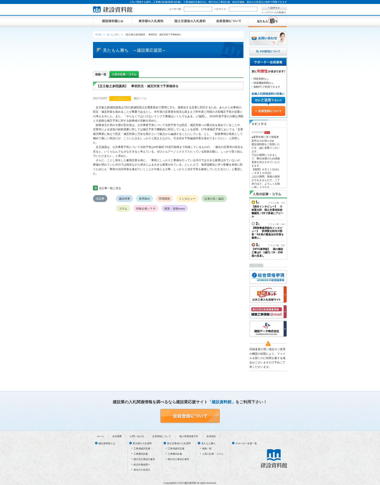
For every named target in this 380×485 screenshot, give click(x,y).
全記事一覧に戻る (110, 188)
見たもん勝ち (208, 443)
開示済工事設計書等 (144, 459)
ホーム (100, 436)
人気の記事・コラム (212, 454)
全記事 (100, 198)
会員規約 (211, 436)
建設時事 (124, 198)
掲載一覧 (207, 448)
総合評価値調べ (142, 464)
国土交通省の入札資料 (179, 443)
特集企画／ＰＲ (146, 208)
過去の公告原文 (142, 469)
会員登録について (161, 436)
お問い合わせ (137, 436)
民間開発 (164, 198)
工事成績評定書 (142, 448)
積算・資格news (174, 208)
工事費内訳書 (141, 454)
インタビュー (187, 198)
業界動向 (144, 198)
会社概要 (117, 436)
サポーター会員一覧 (246, 443)
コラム (123, 208)
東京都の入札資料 (142, 443)
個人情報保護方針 (188, 436)
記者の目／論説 (214, 198)
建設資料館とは (107, 443)
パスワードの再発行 (275, 12)
